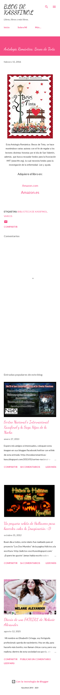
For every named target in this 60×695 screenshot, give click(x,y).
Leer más (51, 466)
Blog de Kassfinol (18, 9)
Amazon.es (30, 192)
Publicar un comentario (35, 659)
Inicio (7, 27)
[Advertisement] (30, 342)
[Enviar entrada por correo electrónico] (6, 222)
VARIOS (8, 216)
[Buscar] (46, 6)
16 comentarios (30, 563)
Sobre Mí (22, 27)
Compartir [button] (10, 226)
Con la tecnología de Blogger (32, 681)
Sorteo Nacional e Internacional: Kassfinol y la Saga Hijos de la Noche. (26, 427)
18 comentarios (30, 466)
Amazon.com (30, 185)
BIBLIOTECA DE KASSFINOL (32, 211)
